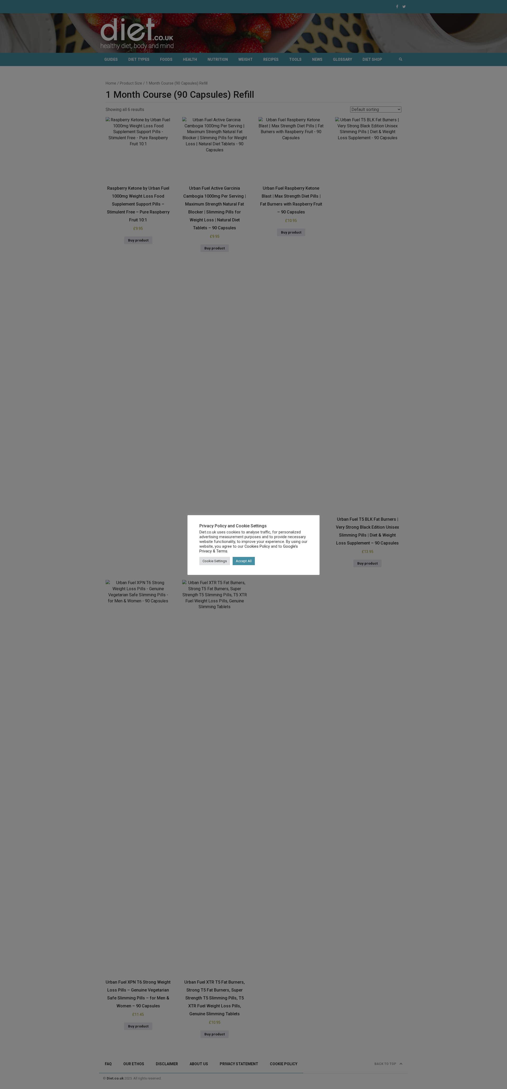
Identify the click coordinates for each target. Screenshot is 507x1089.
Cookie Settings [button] (215, 561)
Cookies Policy (257, 546)
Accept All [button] (244, 561)
